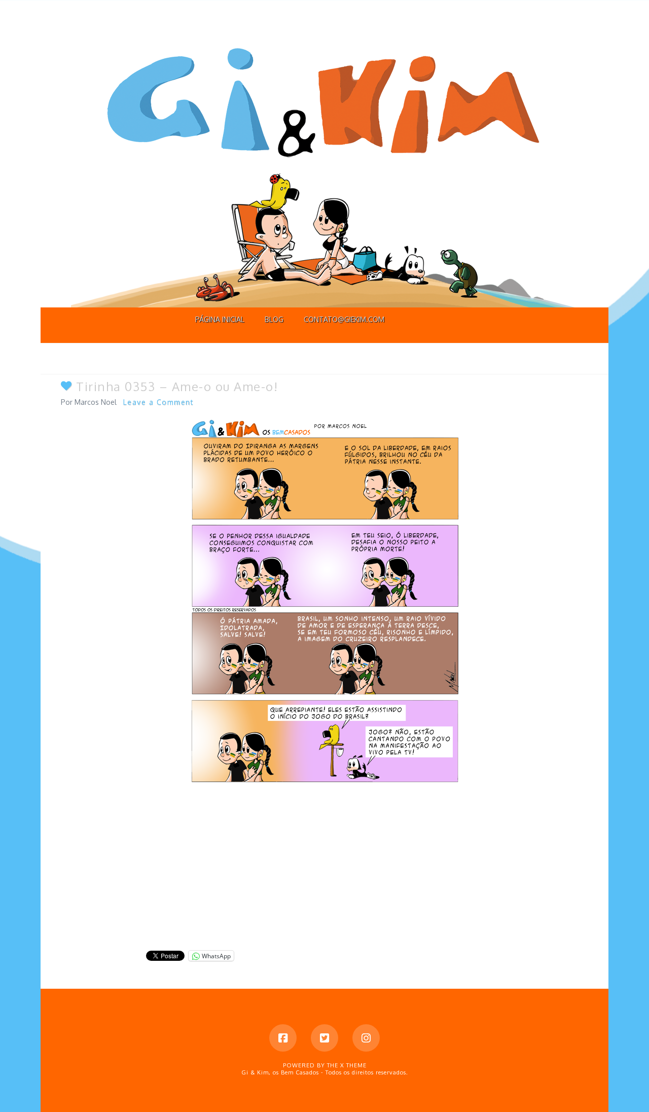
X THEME (353, 1065)
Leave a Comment (158, 402)
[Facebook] (283, 1038)
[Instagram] (366, 1038)
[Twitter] (324, 1038)
